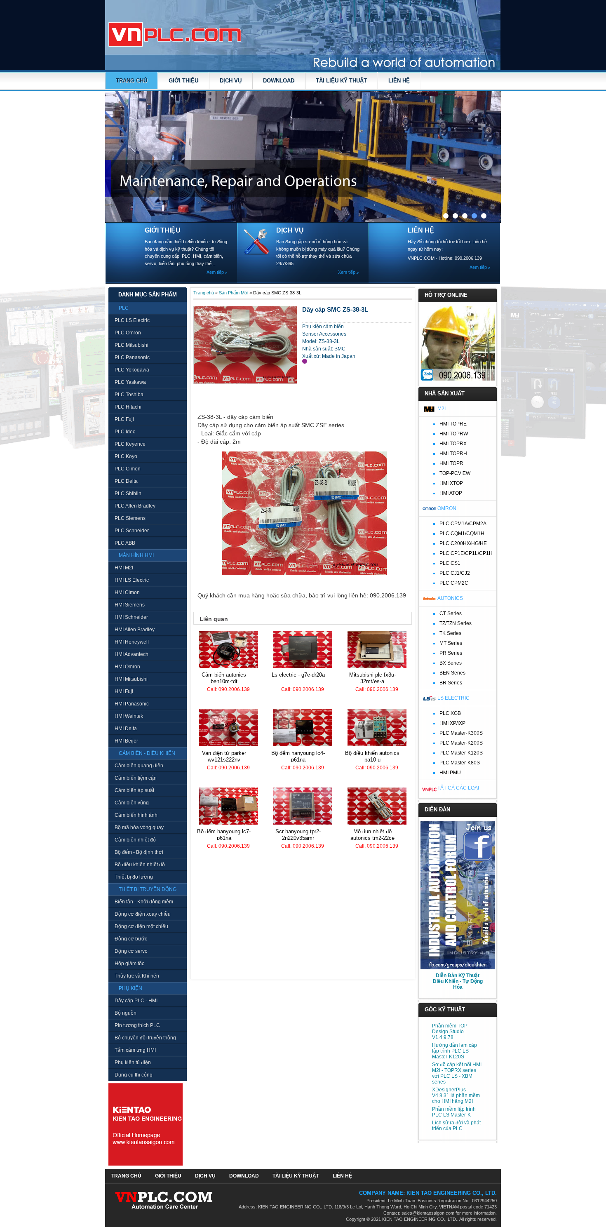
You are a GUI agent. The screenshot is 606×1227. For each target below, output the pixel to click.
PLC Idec (125, 432)
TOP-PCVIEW (454, 473)
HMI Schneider (131, 617)
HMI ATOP (450, 493)
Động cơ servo (131, 951)
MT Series (450, 643)
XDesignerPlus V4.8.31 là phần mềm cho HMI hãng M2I (456, 1095)
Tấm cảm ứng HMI (135, 1050)
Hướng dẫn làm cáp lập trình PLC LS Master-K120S (454, 1051)
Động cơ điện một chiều (141, 926)
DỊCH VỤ (231, 81)
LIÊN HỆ (399, 81)
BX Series (450, 663)
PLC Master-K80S (459, 763)
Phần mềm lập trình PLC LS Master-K (454, 1112)
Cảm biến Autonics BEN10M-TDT (224, 678)
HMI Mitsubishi (131, 679)
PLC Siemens (130, 518)
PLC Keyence (130, 444)
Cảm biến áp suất (134, 790)
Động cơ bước (131, 939)
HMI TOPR (451, 463)
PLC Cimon (128, 469)
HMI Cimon (127, 592)
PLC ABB (125, 543)
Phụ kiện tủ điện (133, 1062)
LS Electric (453, 698)
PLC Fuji (124, 419)
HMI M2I (124, 568)
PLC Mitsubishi (131, 345)
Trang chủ (131, 81)
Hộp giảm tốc (129, 963)
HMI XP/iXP (452, 723)
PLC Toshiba (129, 394)
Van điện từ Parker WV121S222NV (224, 756)
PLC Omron (128, 333)
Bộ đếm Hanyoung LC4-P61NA (298, 756)
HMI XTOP (451, 483)
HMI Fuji (124, 691)
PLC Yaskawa (130, 382)
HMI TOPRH (453, 453)
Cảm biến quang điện (139, 766)
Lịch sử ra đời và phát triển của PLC (456, 1125)
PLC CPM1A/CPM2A (462, 524)
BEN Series (452, 673)
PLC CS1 (449, 563)
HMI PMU (450, 773)
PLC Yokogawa (132, 370)
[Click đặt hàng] (304, 361)
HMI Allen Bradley (135, 629)
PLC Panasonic (132, 357)
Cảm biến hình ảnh (136, 815)
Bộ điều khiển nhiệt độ (140, 864)
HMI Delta (126, 728)
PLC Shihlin (128, 493)
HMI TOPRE (453, 424)
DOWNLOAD (278, 81)
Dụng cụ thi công (134, 1075)
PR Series (450, 653)
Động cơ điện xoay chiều (143, 914)
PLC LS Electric (132, 320)
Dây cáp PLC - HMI (136, 1001)
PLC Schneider (132, 531)
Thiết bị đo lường (134, 877)
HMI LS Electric (132, 580)
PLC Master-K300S (461, 733)
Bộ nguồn (125, 1013)
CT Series (450, 613)
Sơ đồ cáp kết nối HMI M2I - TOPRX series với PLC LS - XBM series (457, 1073)
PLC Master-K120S (461, 753)
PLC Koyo (126, 456)
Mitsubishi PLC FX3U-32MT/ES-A (372, 678)
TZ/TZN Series (455, 623)
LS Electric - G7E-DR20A (298, 675)
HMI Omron (127, 667)
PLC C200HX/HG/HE (463, 543)
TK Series (450, 633)
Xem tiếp (215, 272)
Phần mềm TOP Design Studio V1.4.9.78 (449, 1031)
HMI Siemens (130, 605)
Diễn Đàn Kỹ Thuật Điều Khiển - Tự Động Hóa (458, 981)
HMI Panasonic (132, 704)
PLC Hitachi (128, 407)
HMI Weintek (129, 716)
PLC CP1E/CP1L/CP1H (466, 553)
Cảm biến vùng (132, 803)
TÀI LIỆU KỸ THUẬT (341, 81)
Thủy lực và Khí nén (137, 976)
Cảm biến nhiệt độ (135, 840)
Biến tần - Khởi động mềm (144, 902)
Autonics (450, 598)
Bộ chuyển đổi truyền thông (145, 1038)
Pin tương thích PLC (137, 1025)
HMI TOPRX (453, 444)
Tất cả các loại (458, 788)
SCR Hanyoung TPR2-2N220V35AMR (298, 834)
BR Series (450, 683)
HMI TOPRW (453, 434)
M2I (441, 408)
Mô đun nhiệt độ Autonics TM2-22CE (372, 834)
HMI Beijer (126, 741)
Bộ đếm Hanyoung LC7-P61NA (224, 834)
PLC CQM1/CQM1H (461, 533)
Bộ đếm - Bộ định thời (139, 852)
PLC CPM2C (453, 583)
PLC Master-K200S (461, 743)
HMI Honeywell (132, 642)
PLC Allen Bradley (135, 506)
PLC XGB (450, 713)
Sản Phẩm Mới (233, 292)
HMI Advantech (131, 654)
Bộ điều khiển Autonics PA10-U (372, 756)
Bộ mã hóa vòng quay (139, 827)
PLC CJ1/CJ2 (454, 573)
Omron (446, 508)
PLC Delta (126, 481)
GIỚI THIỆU (183, 81)
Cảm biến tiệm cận (136, 778)
